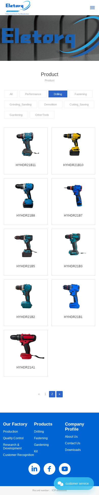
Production (10, 431)
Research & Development (12, 446)
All (11, 94)
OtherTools (42, 114)
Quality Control (13, 438)
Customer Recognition (18, 455)
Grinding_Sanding (20, 104)
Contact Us (72, 443)
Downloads (73, 450)
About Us (71, 436)
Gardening (16, 114)
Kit (36, 451)
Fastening (81, 94)
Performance (33, 94)
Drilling (58, 94)
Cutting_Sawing (79, 104)
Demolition (50, 104)
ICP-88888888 (59, 490)
